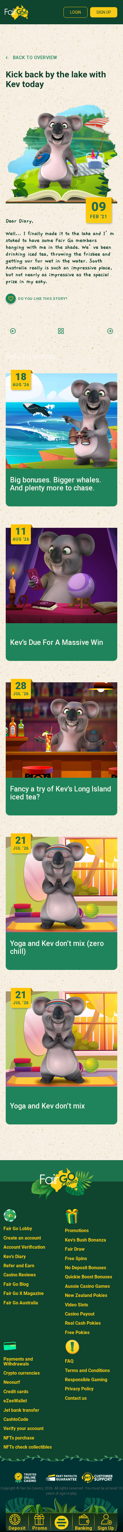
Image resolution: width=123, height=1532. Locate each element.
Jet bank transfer (21, 1410)
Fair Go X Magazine (23, 1293)
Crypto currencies (21, 1373)
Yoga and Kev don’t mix (47, 1106)
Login (75, 12)
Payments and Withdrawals (18, 1361)
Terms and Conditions (87, 1370)
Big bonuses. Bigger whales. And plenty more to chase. (55, 484)
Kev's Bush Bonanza (85, 1240)
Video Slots (76, 1305)
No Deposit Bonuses (85, 1267)
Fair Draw (75, 1249)
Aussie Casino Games (87, 1286)
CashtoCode (15, 1419)
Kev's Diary (14, 1256)
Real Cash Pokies (83, 1323)
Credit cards (15, 1391)
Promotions (77, 1230)
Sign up (103, 12)
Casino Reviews (19, 1275)
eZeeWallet (15, 1400)
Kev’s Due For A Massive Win (56, 643)
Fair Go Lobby (17, 1228)
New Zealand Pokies (86, 1295)
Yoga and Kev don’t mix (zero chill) (57, 948)
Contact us (76, 1398)
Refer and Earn (18, 1265)
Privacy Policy (79, 1388)
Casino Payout (79, 1314)
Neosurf (11, 1382)
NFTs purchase (18, 1438)
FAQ (69, 1361)
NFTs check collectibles (27, 1447)
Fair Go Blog (16, 1284)
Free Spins (76, 1258)
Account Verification (24, 1247)
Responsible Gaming (86, 1379)
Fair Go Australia (20, 1303)
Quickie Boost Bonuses (88, 1277)
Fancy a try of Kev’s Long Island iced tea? (60, 793)
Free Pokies (77, 1332)
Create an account (22, 1238)
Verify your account (23, 1428)
